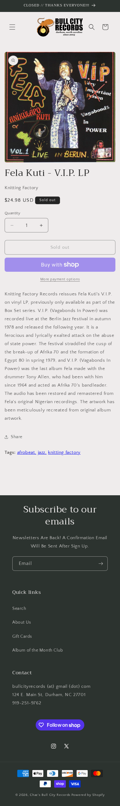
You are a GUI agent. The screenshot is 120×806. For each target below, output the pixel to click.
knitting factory (64, 452)
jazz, (42, 452)
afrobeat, (26, 452)
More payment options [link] (60, 279)
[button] (12, 27)
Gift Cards (22, 636)
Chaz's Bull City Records (50, 795)
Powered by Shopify (88, 795)
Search (19, 608)
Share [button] (16, 436)
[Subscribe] (100, 563)
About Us (21, 622)
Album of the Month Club (37, 650)
